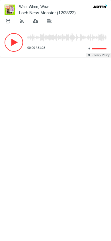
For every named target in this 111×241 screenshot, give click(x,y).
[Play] (14, 42)
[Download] (35, 21)
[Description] (49, 21)
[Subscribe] (22, 21)
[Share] (8, 21)
